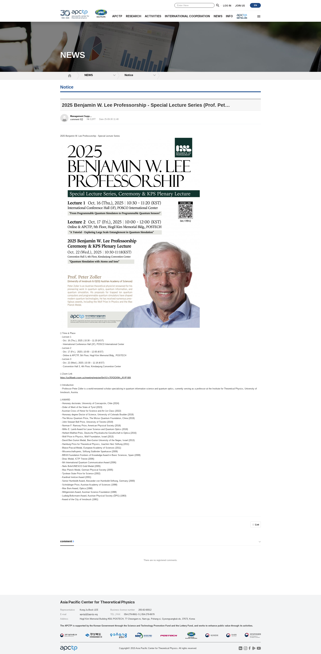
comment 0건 (76, 119)
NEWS (218, 16)
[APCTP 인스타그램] (245, 648)
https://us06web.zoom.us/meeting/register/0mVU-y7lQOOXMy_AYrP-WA (95, 377)
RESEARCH (133, 16)
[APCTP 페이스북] (250, 648)
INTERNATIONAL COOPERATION (187, 16)
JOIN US (240, 5)
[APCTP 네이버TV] (254, 648)
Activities (153, 16)
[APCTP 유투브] (259, 648)
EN (255, 5)
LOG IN (227, 5)
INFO (229, 16)
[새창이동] (99, 13)
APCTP (117, 16)
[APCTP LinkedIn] (240, 648)
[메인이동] (74, 15)
